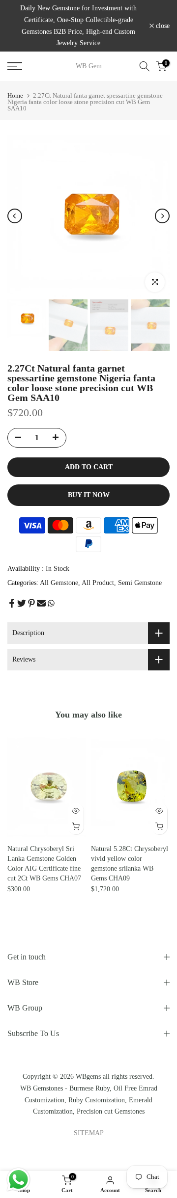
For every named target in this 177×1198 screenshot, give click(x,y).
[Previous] (14, 216)
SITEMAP (89, 1133)
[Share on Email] (41, 603)
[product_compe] (15, 744)
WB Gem (89, 66)
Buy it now (89, 495)
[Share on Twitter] (21, 603)
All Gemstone (59, 582)
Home (15, 95)
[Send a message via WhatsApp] (18, 1179)
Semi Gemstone (140, 582)
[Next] (162, 216)
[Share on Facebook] (11, 603)
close (162, 26)
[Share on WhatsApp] (51, 603)
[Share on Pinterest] (31, 603)
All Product (98, 582)
